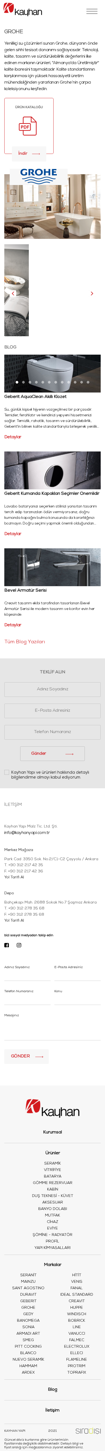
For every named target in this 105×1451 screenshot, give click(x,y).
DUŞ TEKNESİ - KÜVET (52, 1196)
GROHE (28, 1308)
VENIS (76, 1282)
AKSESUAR (52, 1203)
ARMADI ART (28, 1334)
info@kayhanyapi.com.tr (27, 833)
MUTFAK (52, 1216)
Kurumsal (52, 1132)
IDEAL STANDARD (76, 1295)
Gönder (38, 754)
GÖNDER (20, 1056)
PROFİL (52, 1242)
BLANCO (28, 1353)
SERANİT (28, 1275)
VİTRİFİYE (52, 1170)
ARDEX (28, 1373)
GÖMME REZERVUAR (52, 1183)
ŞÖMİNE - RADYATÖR (52, 1235)
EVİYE (52, 1229)
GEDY (28, 1314)
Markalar (52, 1265)
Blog (52, 1390)
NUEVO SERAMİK (28, 1360)
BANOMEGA (28, 1321)
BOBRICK (76, 1321)
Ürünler (52, 1153)
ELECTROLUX (76, 1347)
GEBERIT (28, 1301)
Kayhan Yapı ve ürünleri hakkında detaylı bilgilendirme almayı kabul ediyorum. (50, 775)
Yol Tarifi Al (14, 877)
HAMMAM (28, 1366)
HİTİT (76, 1275)
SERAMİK (52, 1164)
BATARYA (52, 1177)
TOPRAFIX (76, 1373)
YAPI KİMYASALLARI (52, 1248)
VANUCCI (76, 1334)
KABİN (52, 1190)
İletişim (53, 1411)
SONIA (28, 1327)
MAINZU (28, 1282)
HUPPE (76, 1308)
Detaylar (12, 437)
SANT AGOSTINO (28, 1288)
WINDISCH (76, 1314)
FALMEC (76, 1340)
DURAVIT (28, 1295)
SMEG (28, 1340)
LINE (77, 1327)
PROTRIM (76, 1366)
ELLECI (76, 1353)
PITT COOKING (28, 1347)
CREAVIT (77, 1301)
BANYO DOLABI (52, 1209)
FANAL (77, 1288)
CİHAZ (52, 1222)
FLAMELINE (76, 1360)
